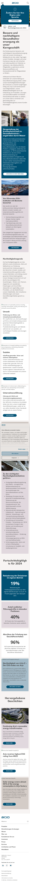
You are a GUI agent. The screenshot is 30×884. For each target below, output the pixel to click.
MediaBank (5, 849)
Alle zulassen (15, 453)
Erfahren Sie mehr (15, 686)
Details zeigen (21, 449)
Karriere (4, 844)
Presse (3, 842)
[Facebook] (6, 865)
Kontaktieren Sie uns (7, 836)
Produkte (4, 826)
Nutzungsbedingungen (6, 871)
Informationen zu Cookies (7, 878)
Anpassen (14, 457)
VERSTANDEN (14, 20)
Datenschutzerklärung (6, 873)
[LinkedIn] (2, 865)
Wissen (3, 831)
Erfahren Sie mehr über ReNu (15, 173)
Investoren (4, 839)
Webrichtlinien (4, 875)
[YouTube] (10, 865)
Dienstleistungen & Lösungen (10, 829)
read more (9, 743)
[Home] (15, 3)
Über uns (4, 834)
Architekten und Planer (8, 847)
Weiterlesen (15, 247)
